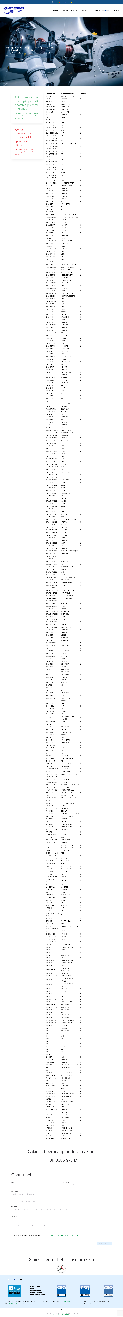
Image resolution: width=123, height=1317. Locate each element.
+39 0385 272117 (61, 1160)
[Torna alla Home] (13, 10)
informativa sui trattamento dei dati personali (63, 1235)
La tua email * (16, 1199)
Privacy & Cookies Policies (100, 1301)
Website (15, 1290)
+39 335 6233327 (13, 1304)
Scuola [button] (73, 10)
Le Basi (97, 10)
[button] (61, 1310)
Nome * (13, 1182)
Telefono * (15, 1191)
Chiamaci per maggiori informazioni (61, 1151)
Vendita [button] (106, 10)
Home (55, 10)
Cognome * (67, 1182)
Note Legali (86, 1301)
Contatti (116, 10)
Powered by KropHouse (62, 1314)
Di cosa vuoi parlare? (19, 1214)
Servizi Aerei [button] (85, 10)
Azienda (64, 10)
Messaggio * (15, 1223)
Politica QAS (87, 1303)
